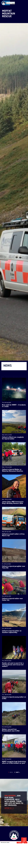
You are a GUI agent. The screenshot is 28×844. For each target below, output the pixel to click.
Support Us (7, 808)
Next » (18, 772)
